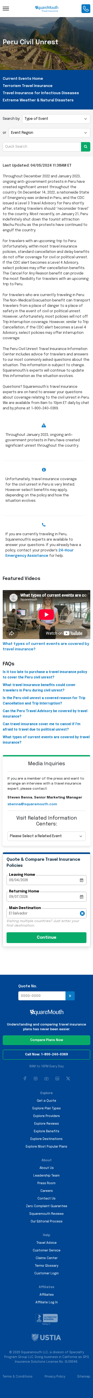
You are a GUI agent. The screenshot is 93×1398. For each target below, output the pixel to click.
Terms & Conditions (18, 1376)
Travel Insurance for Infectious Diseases (41, 93)
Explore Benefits (46, 1131)
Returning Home (24, 891)
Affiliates (47, 1294)
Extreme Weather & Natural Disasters (38, 100)
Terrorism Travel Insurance (28, 86)
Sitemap (83, 1376)
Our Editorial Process (47, 1221)
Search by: (11, 119)
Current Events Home (23, 79)
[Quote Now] (70, 995)
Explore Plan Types (47, 1108)
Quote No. (27, 986)
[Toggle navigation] (6, 8)
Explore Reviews (46, 1123)
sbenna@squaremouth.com (32, 804)
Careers (46, 1191)
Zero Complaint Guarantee (46, 1206)
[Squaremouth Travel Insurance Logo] (46, 8)
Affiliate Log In (46, 1302)
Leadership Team (46, 1175)
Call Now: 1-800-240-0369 (46, 1054)
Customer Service (46, 1250)
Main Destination (25, 908)
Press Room (46, 1183)
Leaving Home (22, 875)
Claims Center (47, 1258)
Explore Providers (46, 1116)
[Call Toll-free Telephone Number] (85, 8)
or (4, 133)
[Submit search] (85, 147)
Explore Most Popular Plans (46, 1146)
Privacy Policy (55, 1376)
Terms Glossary (46, 1265)
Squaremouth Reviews (46, 1213)
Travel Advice (47, 1242)
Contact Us (46, 1198)
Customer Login (46, 1273)
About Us (47, 1168)
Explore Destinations (46, 1139)
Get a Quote (46, 1100)
